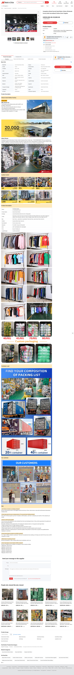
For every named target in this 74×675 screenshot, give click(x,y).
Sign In (44, 51)
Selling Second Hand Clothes (7, 660)
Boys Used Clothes (18, 652)
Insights (66, 666)
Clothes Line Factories (28, 657)
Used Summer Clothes (5, 636)
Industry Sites (44, 666)
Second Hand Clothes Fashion (7, 652)
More (2, 662)
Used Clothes (14, 8)
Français (22, 667)
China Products (14, 666)
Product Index (57, 666)
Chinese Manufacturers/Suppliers (23, 666)
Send (11, 578)
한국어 (46, 667)
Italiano (31, 667)
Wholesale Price (38, 666)
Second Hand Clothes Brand (20, 660)
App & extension (59, 6)
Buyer (47, 6)
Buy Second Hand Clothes (63, 657)
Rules (72, 6)
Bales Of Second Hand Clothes (32, 660)
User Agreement (43, 670)
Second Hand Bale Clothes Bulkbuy (46, 660)
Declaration (49, 670)
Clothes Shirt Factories (39, 657)
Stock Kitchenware (4, 641)
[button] (48, 59)
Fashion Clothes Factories (17, 657)
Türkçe (60, 667)
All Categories (5, 6)
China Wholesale (32, 666)
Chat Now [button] (66, 22)
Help (53, 6)
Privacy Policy (54, 670)
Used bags (21, 638)
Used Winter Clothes (58, 636)
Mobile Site (62, 666)
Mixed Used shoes (22, 636)
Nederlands (39, 667)
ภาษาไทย (55, 667)
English (10, 667)
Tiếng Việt (63, 667)
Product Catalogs (17, 634)
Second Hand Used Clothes (22, 8)
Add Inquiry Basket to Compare (21, 42)
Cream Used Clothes (4, 638)
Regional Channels (51, 666)
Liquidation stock (58, 638)
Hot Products (9, 666)
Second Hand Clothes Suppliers (51, 657)
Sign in (71, 3)
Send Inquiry (50, 22)
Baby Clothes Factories (6, 657)
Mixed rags (39, 638)
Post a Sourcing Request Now (34, 578)
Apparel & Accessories (7, 8)
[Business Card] (71, 62)
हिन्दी (52, 667)
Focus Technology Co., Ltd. (29, 670)
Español (13, 667)
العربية (43, 667)
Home (2, 8)
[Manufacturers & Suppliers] (7, 2)
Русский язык (27, 667)
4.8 (58, 58)
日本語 (50, 667)
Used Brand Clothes (40, 636)
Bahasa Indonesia (69, 667)
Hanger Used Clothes (28, 652)
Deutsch (35, 667)
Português (17, 667)
